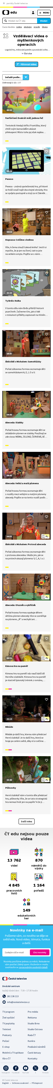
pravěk (37, 27)
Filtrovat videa (28, 64)
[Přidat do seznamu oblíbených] (46, 91)
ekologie (28, 27)
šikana (45, 27)
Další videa (26, 821)
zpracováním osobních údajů (33, 967)
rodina (19, 27)
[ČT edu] (9, 13)
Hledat (43, 20)
